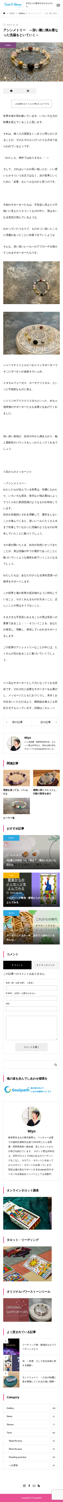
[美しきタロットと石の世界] (13, 5)
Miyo (32, 1131)
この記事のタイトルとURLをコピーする (31, 104)
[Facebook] (29, 1485)
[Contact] (34, 1485)
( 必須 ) (19, 983)
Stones (11, 838)
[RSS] (38, 1485)
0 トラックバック (46, 965)
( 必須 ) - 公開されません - (21, 993)
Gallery (8, 45)
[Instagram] (24, 1485)
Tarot (11, 875)
